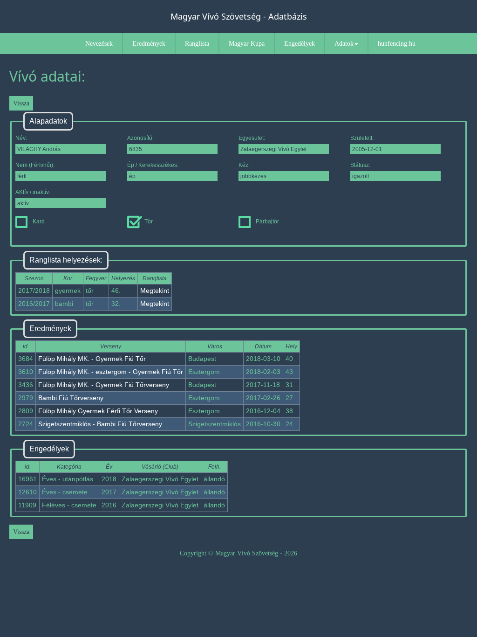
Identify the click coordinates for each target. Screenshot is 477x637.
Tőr (148, 221)
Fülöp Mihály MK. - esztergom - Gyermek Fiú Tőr (110, 371)
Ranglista (197, 43)
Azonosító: (140, 138)
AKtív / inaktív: (32, 192)
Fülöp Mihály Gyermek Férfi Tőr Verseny (98, 411)
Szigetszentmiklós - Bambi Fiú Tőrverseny (100, 424)
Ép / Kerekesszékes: (152, 165)
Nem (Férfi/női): (35, 165)
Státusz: (360, 165)
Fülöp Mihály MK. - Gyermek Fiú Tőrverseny (103, 384)
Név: (21, 138)
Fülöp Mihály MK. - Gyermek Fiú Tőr (92, 358)
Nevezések (99, 43)
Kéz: (244, 165)
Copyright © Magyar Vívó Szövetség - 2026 (238, 553)
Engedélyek (299, 43)
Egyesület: (251, 138)
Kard (39, 221)
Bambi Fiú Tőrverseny (70, 398)
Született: (362, 138)
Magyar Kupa (247, 43)
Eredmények (148, 43)
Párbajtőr (267, 221)
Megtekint (154, 290)
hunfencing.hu (397, 43)
